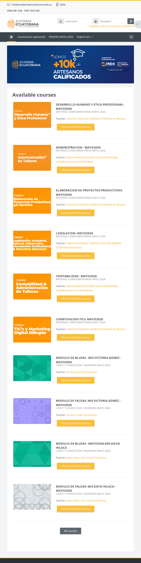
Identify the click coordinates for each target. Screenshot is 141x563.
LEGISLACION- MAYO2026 (74, 233)
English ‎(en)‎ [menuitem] (83, 36)
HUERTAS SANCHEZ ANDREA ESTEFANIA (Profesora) (96, 118)
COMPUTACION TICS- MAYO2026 (79, 319)
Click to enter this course (75, 127)
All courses (70, 531)
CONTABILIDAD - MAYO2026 (76, 276)
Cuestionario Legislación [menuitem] (31, 36)
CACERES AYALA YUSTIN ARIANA (74, 161)
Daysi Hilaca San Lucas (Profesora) (86, 457)
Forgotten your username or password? (111, 26)
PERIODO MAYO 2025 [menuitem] (61, 36)
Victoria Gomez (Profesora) (82, 372)
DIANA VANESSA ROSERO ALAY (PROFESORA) (92, 157)
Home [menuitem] (11, 37)
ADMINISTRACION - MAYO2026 (78, 147)
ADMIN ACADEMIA (77, 243)
